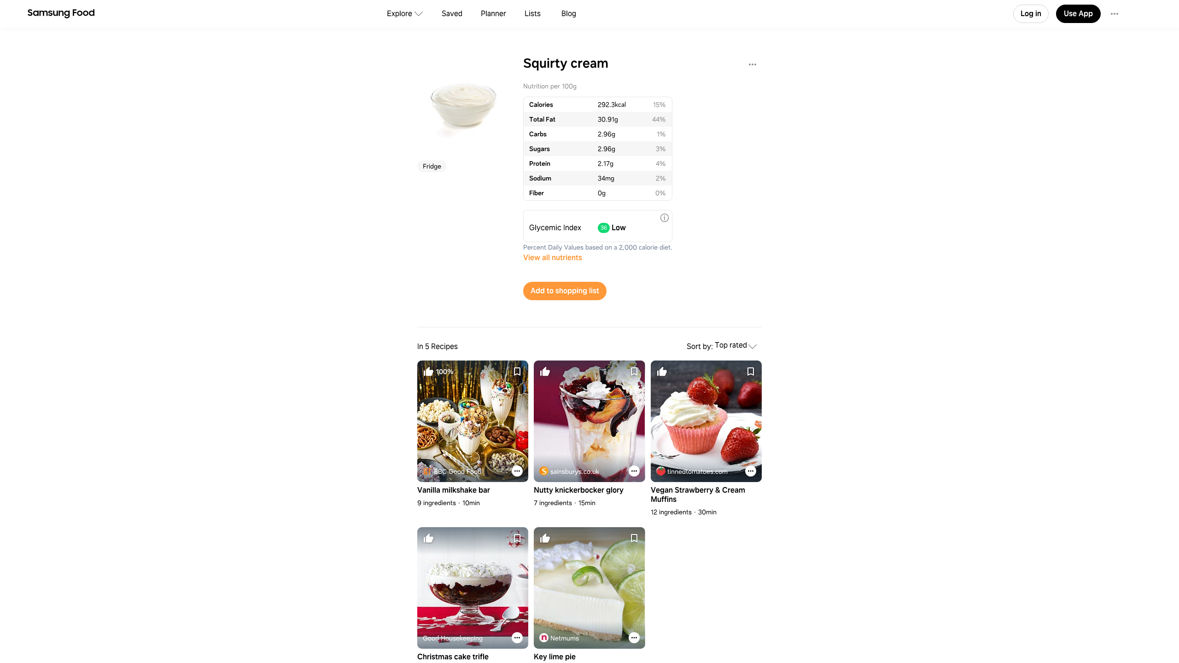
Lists (533, 13)
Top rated (731, 345)
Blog (568, 13)
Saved (452, 13)
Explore (399, 13)
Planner (493, 13)
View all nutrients (552, 257)
